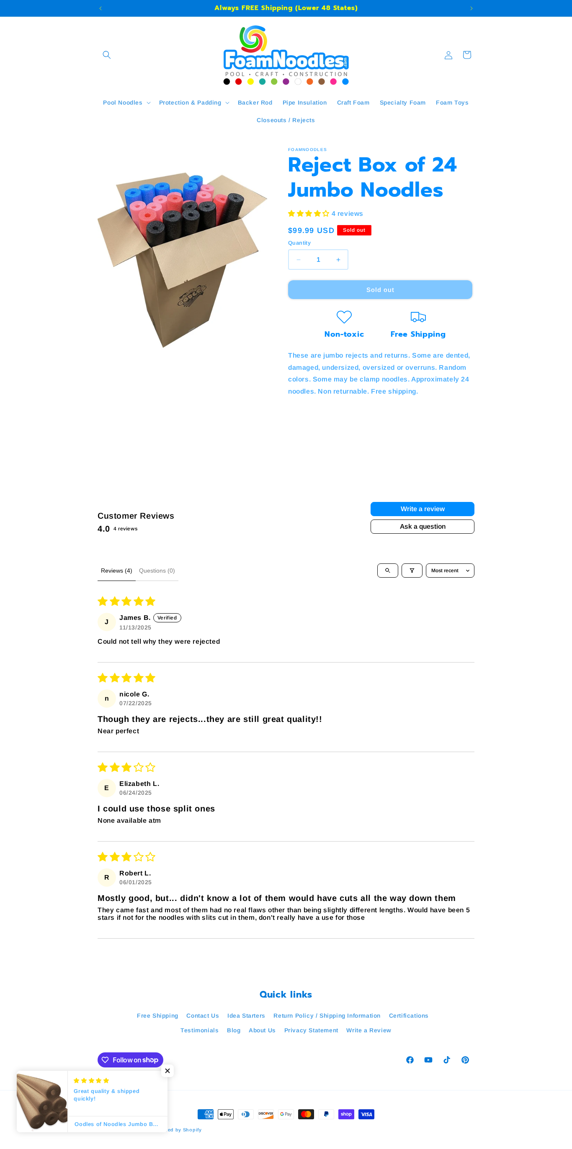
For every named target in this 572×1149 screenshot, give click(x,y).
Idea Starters (246, 1015)
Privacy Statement (311, 1030)
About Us (262, 1030)
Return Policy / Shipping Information (327, 1015)
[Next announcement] (471, 8)
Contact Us (202, 1015)
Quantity (299, 243)
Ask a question (423, 526)
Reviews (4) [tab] (116, 570)
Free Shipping (157, 1015)
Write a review (423, 508)
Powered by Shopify (177, 1129)
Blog (233, 1030)
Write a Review (368, 1030)
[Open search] (387, 570)
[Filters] (412, 570)
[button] (107, 55)
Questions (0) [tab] (157, 570)
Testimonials (199, 1030)
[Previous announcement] (100, 8)
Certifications (409, 1015)
